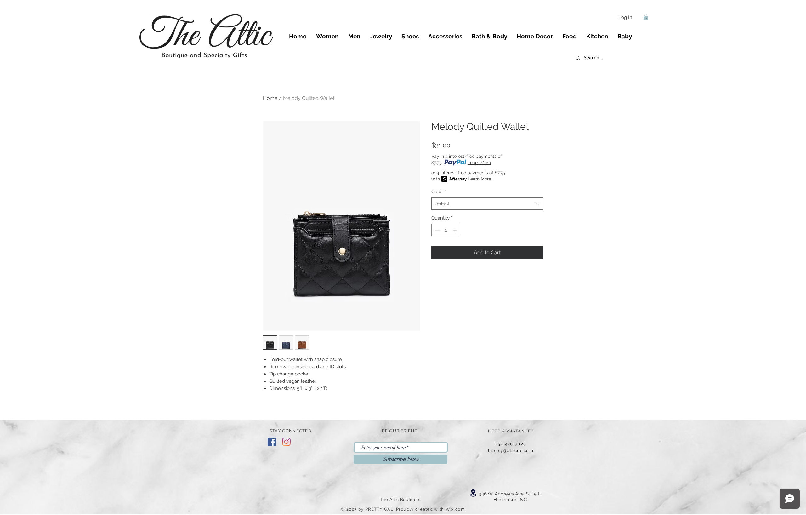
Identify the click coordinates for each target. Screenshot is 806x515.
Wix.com (455, 509)
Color (438, 191)
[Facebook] (272, 442)
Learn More (479, 162)
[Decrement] (436, 230)
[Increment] (455, 230)
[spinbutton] (446, 230)
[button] (645, 17)
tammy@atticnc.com (510, 450)
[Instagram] (286, 442)
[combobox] (487, 203)
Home (270, 98)
